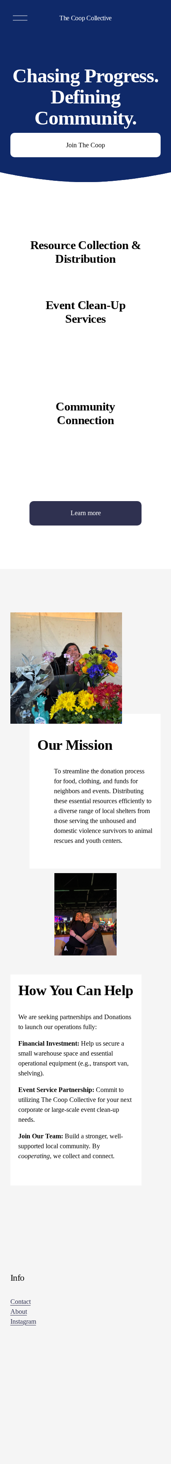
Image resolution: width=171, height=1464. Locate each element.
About (18, 1311)
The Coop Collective (85, 18)
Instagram (23, 1321)
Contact (20, 1301)
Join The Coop (85, 145)
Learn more (86, 512)
